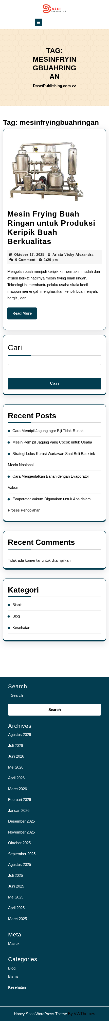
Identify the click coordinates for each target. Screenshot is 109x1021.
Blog (16, 616)
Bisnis (17, 604)
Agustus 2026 (19, 734)
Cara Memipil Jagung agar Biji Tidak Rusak (48, 430)
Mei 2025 (15, 897)
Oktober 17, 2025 (29, 255)
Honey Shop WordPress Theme (40, 1014)
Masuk (14, 943)
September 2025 (21, 854)
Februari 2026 (19, 799)
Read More (24, 315)
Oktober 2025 (19, 843)
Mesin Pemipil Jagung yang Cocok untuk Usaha (52, 442)
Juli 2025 (15, 875)
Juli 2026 (15, 745)
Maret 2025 (17, 919)
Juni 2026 (16, 756)
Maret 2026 (17, 789)
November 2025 (21, 832)
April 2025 (16, 908)
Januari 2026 (18, 810)
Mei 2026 (15, 767)
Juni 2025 (16, 886)
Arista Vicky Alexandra (73, 255)
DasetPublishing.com (52, 86)
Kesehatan (21, 627)
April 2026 (16, 778)
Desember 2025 (21, 821)
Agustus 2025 (19, 864)
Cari (15, 347)
